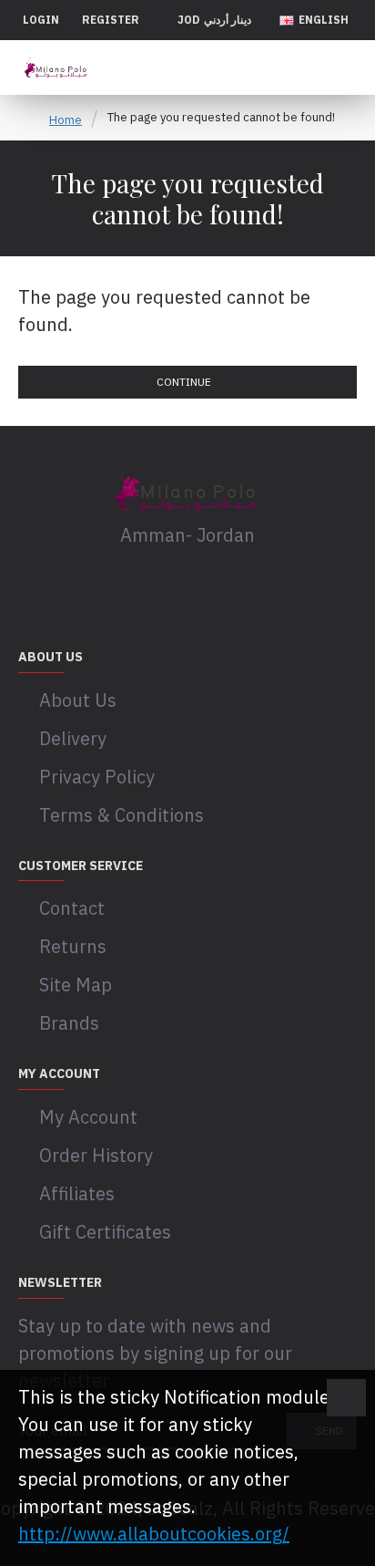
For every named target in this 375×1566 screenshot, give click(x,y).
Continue (184, 382)
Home (65, 120)
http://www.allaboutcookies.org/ (153, 1533)
